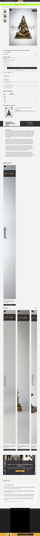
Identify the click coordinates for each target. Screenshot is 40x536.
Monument (3, 2)
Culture (11, 2)
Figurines (14, 2)
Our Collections (20, 2)
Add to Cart (26, 534)
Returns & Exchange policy (9, 85)
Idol (7, 2)
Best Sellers (26, 2)
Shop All (37, 2)
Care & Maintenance (8, 87)
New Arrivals (32, 2)
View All (35, 307)
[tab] (30, 122)
